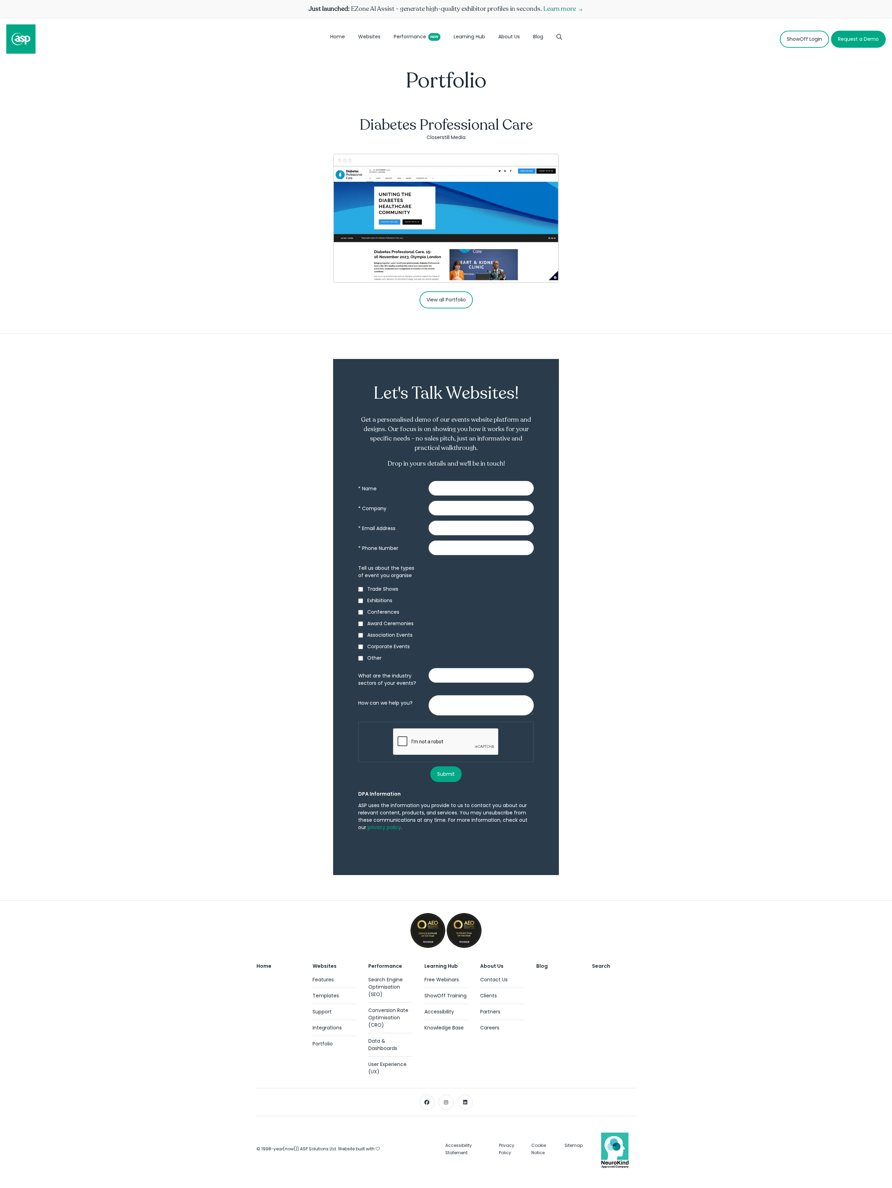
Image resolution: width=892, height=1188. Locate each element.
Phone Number (378, 548)
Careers (489, 1027)
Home (337, 36)
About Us (509, 36)
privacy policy (384, 827)
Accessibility (439, 1011)
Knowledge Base (444, 1027)
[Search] (559, 39)
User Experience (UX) (387, 1068)
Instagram (446, 1102)
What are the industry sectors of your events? (387, 679)
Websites (369, 36)
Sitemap (573, 1145)
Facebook (427, 1102)
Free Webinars (441, 979)
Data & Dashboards (382, 1044)
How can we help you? (385, 702)
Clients (488, 995)
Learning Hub (469, 36)
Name (367, 488)
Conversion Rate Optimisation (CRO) (388, 1017)
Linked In (465, 1102)
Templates (326, 995)
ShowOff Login (804, 39)
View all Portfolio (446, 299)
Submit (446, 774)
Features (323, 979)
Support (322, 1011)
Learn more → (563, 9)
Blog (538, 36)
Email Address (376, 528)
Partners (490, 1011)
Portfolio (323, 1043)
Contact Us (494, 979)
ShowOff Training (445, 995)
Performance (410, 36)
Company (372, 508)
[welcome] (21, 39)
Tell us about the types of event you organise (386, 572)
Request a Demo (858, 39)
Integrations (327, 1027)
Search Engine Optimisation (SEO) (385, 987)
